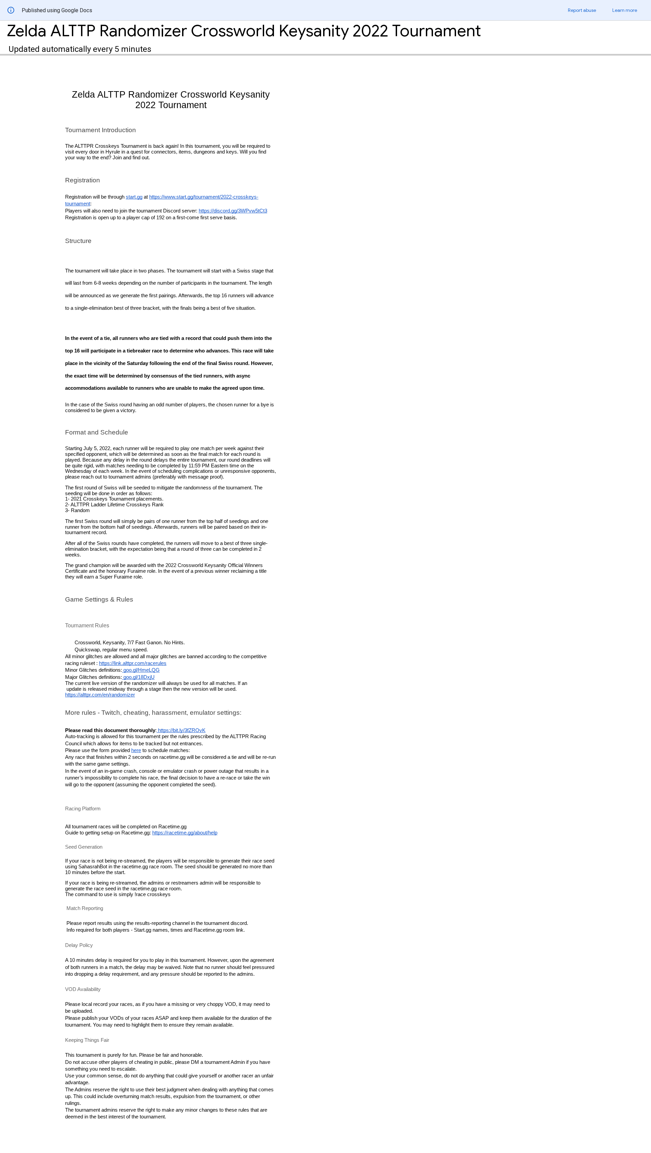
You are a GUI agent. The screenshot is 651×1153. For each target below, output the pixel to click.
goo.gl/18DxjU (138, 677)
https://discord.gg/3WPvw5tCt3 (233, 211)
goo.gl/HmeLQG (141, 670)
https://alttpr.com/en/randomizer (100, 694)
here (136, 750)
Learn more (624, 10)
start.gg (134, 197)
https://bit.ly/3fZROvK (181, 730)
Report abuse (582, 10)
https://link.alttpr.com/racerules (132, 663)
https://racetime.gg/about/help (184, 832)
